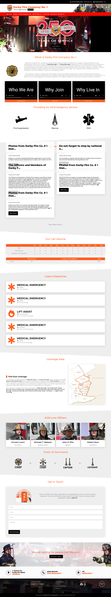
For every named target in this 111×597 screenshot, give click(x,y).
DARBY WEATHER (17, 586)
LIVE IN (54, 14)
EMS (15, 14)
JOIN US (61, 14)
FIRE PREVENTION (25, 14)
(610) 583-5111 (88, 2)
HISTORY (47, 14)
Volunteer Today (56, 556)
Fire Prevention (61, 586)
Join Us (58, 588)
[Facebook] (81, 584)
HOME (10, 14)
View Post (63, 190)
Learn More (55, 46)
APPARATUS (37, 14)
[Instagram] (85, 584)
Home (58, 584)
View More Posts (54, 224)
